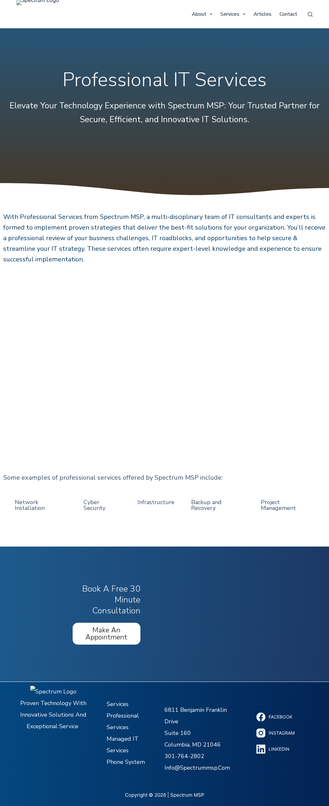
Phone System (126, 762)
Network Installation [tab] (30, 505)
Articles (262, 14)
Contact (288, 14)
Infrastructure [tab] (156, 502)
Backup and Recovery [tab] (206, 505)
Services (229, 14)
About (199, 14)
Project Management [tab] (278, 505)
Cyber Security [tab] (94, 505)
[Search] (310, 14)
